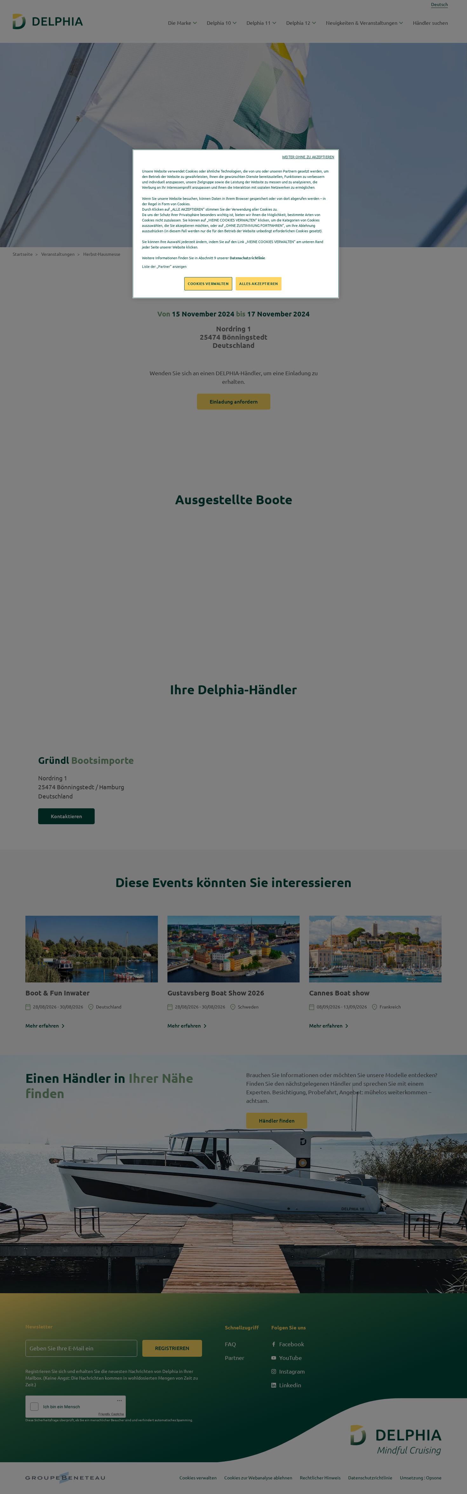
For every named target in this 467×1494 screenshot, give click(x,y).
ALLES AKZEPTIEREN (258, 284)
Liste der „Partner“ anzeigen (164, 266)
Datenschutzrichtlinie (247, 258)
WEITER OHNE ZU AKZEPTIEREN (308, 157)
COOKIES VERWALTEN (208, 284)
